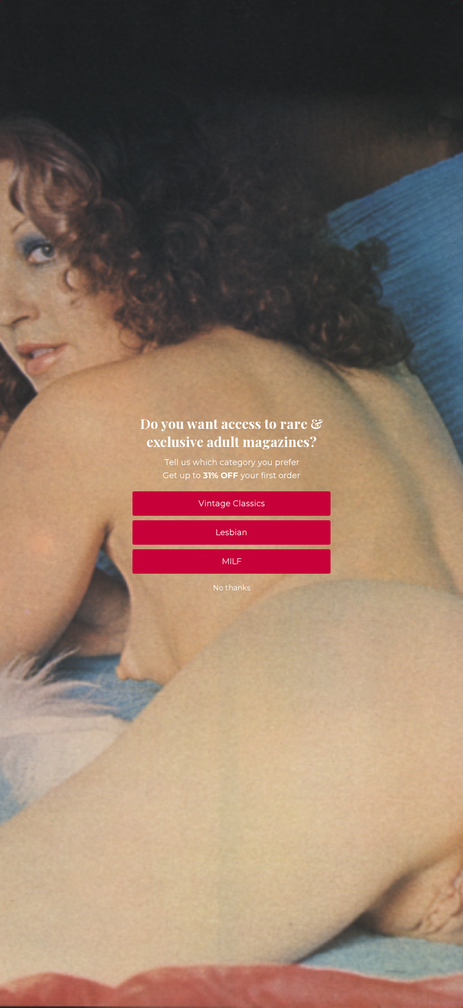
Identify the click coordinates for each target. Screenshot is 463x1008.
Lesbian (231, 532)
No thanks (231, 588)
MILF (231, 561)
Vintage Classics (231, 504)
